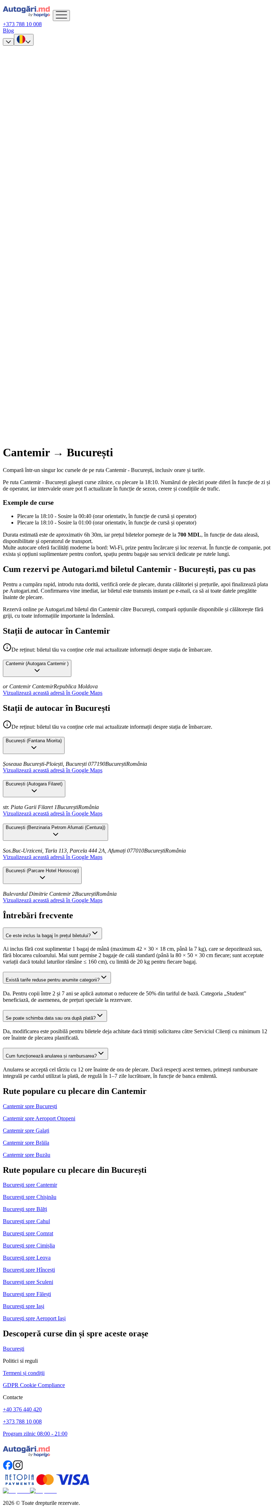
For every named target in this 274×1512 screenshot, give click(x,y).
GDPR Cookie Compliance (34, 1385)
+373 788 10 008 (22, 1421)
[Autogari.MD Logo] (28, 17)
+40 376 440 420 (22, 1409)
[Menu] (61, 15)
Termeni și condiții (24, 1373)
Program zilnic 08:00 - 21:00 (35, 1434)
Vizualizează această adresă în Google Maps (52, 693)
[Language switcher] (24, 40)
